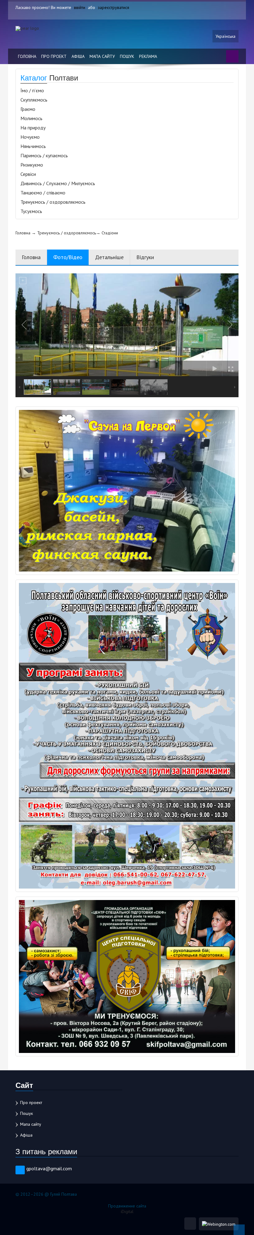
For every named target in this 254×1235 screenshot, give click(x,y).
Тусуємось (31, 211)
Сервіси (28, 174)
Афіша (78, 56)
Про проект (54, 56)
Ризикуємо (31, 165)
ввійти (79, 7)
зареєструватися (113, 7)
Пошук (127, 56)
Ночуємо (30, 137)
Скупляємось (33, 100)
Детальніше (109, 257)
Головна (27, 56)
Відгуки (145, 257)
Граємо (27, 109)
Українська (225, 36)
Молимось (31, 118)
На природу (33, 127)
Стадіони (110, 233)
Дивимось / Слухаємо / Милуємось (57, 183)
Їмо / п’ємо (32, 90)
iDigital (127, 1211)
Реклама (148, 56)
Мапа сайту (102, 56)
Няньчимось (33, 146)
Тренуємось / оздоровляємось (52, 202)
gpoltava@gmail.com (49, 1168)
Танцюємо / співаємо (42, 192)
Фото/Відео (67, 257)
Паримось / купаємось (44, 155)
